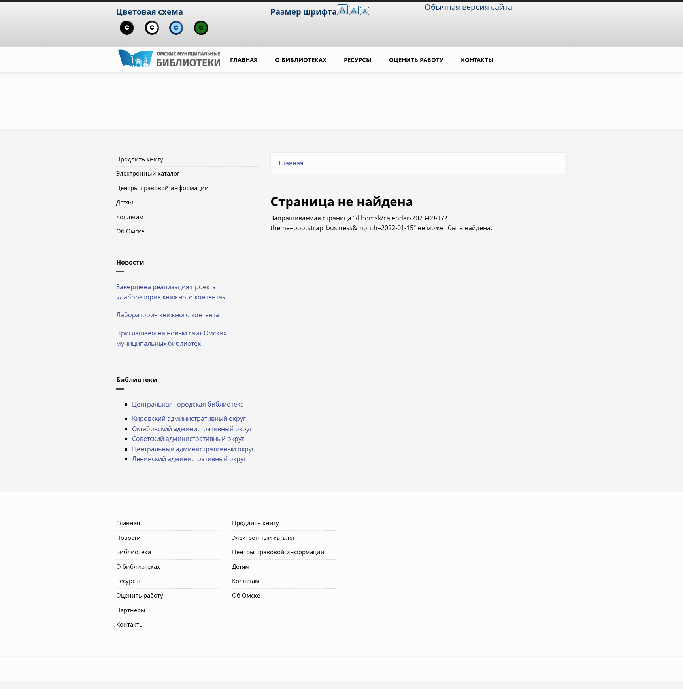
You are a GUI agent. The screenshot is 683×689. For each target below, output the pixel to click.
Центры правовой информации (162, 188)
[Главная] (169, 57)
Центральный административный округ (193, 449)
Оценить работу (416, 60)
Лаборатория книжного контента (167, 314)
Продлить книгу (139, 159)
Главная (244, 60)
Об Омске (130, 231)
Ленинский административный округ (189, 458)
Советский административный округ (188, 438)
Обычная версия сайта (468, 7)
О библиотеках (300, 60)
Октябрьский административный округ (192, 428)
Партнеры (130, 610)
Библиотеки (133, 552)
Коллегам (129, 217)
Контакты (477, 60)
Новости (128, 537)
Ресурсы (358, 60)
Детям (125, 202)
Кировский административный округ (189, 418)
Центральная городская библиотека (188, 404)
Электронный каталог (147, 173)
